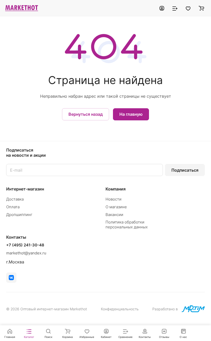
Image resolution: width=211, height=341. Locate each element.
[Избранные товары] (188, 8)
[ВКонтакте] (11, 277)
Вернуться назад (85, 114)
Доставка (15, 199)
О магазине (116, 206)
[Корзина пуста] (201, 8)
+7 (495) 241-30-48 (25, 245)
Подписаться (184, 170)
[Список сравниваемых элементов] (175, 8)
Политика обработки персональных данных (127, 224)
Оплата (13, 206)
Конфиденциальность (120, 309)
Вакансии (114, 214)
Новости (113, 199)
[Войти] (162, 8)
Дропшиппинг (19, 214)
